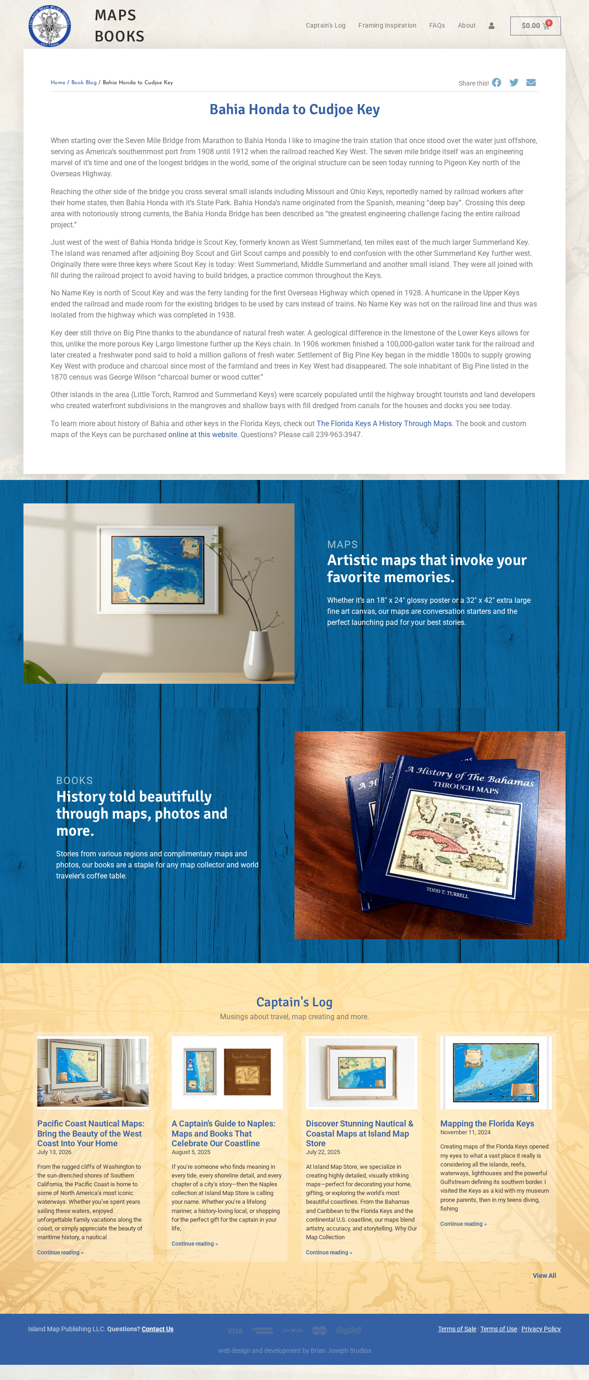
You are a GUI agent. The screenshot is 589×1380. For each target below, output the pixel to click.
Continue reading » (60, 1252)
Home (58, 83)
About (467, 25)
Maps (115, 15)
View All (544, 1276)
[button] (496, 82)
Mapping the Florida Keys (487, 1123)
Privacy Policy (541, 1329)
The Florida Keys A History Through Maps (384, 423)
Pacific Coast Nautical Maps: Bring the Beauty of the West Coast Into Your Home (90, 1133)
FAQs (437, 25)
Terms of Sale (457, 1329)
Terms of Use (498, 1329)
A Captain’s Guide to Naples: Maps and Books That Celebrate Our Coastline (224, 1133)
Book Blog (84, 83)
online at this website (202, 434)
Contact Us (157, 1329)
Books (120, 36)
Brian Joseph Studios (341, 1351)
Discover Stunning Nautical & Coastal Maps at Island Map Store (360, 1133)
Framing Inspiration (387, 25)
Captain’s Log (326, 25)
